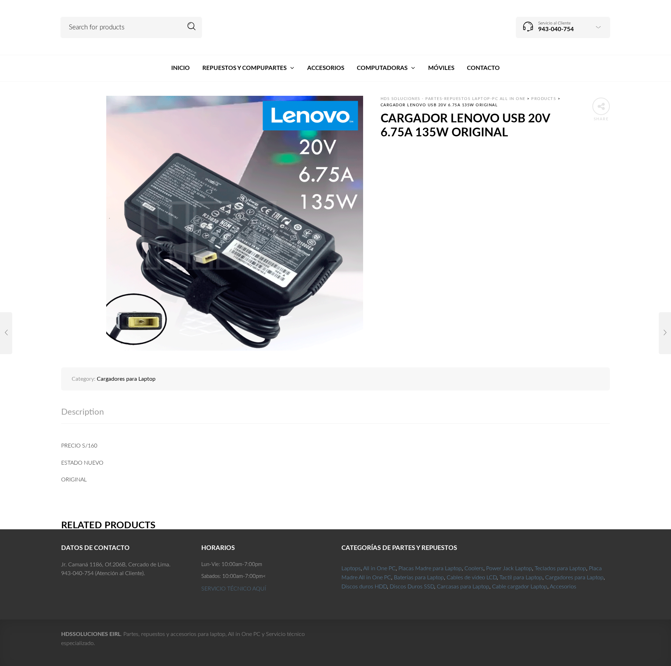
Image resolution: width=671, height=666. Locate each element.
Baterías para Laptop (419, 577)
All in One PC (379, 568)
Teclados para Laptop (560, 568)
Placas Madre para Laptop (430, 568)
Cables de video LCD (472, 577)
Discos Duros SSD (412, 586)
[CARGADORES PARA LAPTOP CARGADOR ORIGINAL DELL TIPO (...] (665, 333)
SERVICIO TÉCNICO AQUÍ (233, 589)
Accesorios (563, 586)
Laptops (351, 568)
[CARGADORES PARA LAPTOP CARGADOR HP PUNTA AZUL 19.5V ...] (6, 333)
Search (191, 26)
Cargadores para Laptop (126, 379)
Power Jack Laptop (509, 568)
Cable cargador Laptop (519, 586)
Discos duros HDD (364, 586)
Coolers (473, 568)
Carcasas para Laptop (463, 586)
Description (82, 412)
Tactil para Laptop (520, 577)
